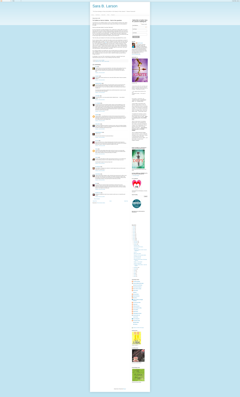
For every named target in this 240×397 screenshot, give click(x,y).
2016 (134, 231)
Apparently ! (135, 304)
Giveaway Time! (136, 245)
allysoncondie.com (136, 315)
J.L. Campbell (97, 103)
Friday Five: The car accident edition (140, 255)
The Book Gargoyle (136, 281)
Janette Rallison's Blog (137, 307)
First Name (134, 29)
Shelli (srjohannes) (98, 132)
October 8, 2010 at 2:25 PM (99, 196)
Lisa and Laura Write (136, 302)
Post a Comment (97, 198)
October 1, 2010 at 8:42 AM (99, 92)
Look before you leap (137, 256)
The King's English (136, 175)
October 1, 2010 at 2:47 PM (99, 120)
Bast (96, 66)
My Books (98, 14)
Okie (96, 183)
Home (93, 14)
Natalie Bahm (135, 311)
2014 (134, 234)
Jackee (96, 157)
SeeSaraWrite (135, 309)
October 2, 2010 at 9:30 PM (99, 163)
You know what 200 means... (138, 246)
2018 (134, 228)
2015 (134, 232)
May (135, 273)
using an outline (106, 61)
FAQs (108, 14)
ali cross (96, 140)
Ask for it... (135, 252)
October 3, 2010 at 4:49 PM (99, 170)
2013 (134, 235)
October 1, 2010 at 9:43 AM (99, 99)
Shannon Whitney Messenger (138, 283)
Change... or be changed (138, 261)
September (136, 267)
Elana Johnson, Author (137, 288)
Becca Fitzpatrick (136, 318)
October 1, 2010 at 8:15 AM (99, 72)
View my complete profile (136, 54)
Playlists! (113, 14)
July (134, 270)
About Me (103, 14)
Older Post (126, 201)
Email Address (139, 25)
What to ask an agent (137, 253)
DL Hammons (97, 166)
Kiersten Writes (136, 294)
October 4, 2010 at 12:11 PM (100, 189)
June (135, 271)
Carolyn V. (97, 76)
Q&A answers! (136, 248)
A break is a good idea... (138, 263)
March (135, 276)
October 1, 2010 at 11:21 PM (100, 145)
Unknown (97, 114)
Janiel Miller (97, 95)
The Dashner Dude (136, 320)
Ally (105, 42)
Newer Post (95, 201)
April (135, 274)
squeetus (134, 292)
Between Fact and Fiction (137, 285)
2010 (134, 239)
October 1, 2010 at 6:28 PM (99, 137)
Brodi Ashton (135, 290)
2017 (134, 229)
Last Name (134, 32)
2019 (134, 226)
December (136, 241)
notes (100, 61)
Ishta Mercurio (97, 192)
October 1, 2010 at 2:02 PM (99, 111)
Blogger (124, 388)
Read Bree (135, 297)
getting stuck (97, 61)
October (135, 244)
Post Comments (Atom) (101, 202)
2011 (134, 238)
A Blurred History (136, 306)
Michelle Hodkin (136, 322)
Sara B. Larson (104, 6)
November (136, 242)
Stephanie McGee (98, 83)
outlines (103, 61)
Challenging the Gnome (137, 313)
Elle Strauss (135, 324)
